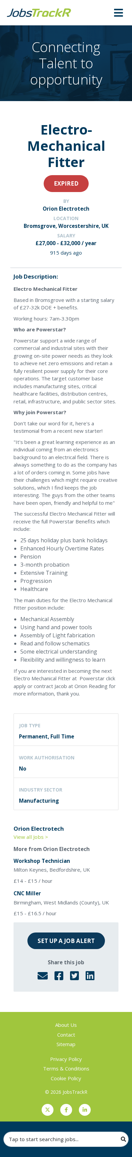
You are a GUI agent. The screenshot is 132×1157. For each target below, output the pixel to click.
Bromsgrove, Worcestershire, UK (66, 225)
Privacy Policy (66, 1059)
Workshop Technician (42, 860)
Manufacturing (39, 800)
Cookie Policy (66, 1078)
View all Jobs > (31, 836)
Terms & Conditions (66, 1068)
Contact (66, 1034)
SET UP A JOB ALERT (66, 941)
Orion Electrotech (66, 208)
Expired (66, 183)
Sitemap (66, 1044)
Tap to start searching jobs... (44, 1139)
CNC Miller (27, 893)
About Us (66, 1024)
